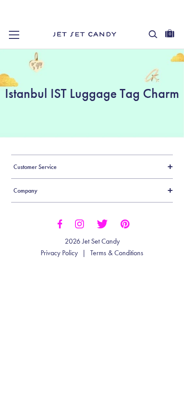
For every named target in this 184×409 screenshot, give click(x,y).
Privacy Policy (59, 253)
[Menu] (14, 35)
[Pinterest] (125, 223)
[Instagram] (79, 223)
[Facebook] (60, 223)
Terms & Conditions (116, 253)
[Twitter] (102, 223)
